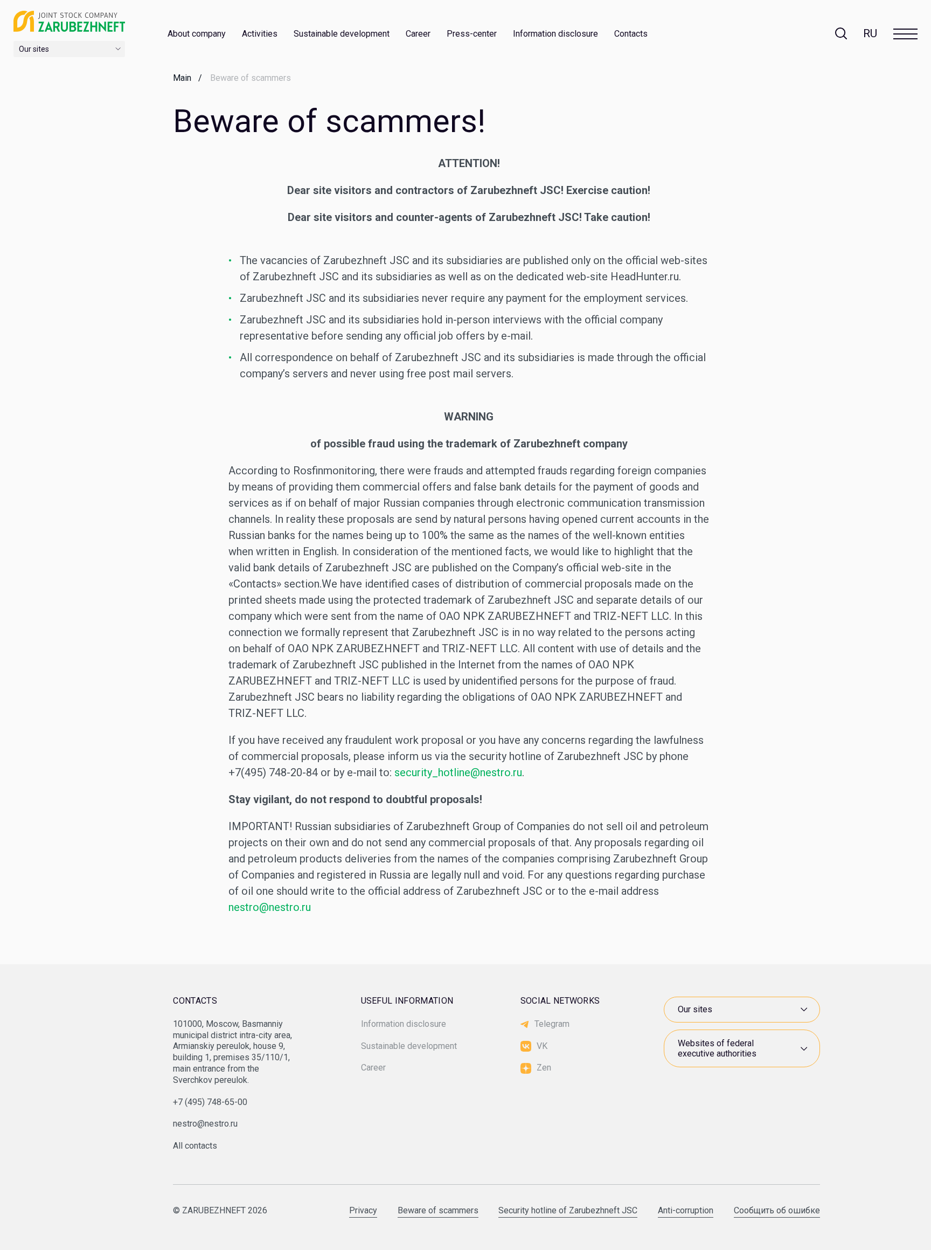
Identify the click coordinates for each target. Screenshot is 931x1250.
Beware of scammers (438, 1211)
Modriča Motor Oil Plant (717, 964)
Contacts (631, 34)
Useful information (407, 1001)
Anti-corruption (685, 1211)
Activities (259, 34)
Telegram (551, 1024)
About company (197, 34)
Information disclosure (555, 34)
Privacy (363, 1211)
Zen (544, 1067)
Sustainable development (342, 34)
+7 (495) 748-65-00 (210, 1102)
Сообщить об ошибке (777, 1211)
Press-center (472, 34)
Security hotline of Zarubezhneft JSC (567, 1211)
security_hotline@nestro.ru (458, 772)
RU (870, 33)
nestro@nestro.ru (269, 907)
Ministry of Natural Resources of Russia (733, 984)
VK (542, 1046)
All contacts (195, 1146)
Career (418, 34)
